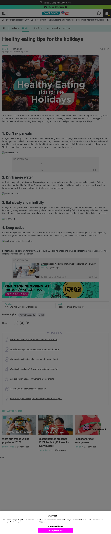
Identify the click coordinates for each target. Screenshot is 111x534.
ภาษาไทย (42, 522)
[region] (55, 522)
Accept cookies (55, 530)
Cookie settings (55, 526)
